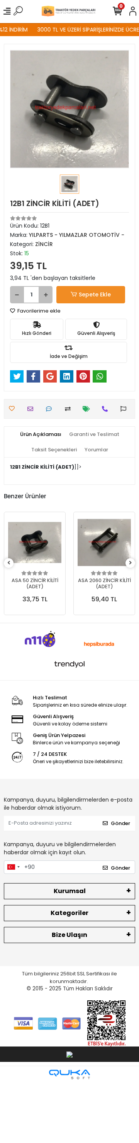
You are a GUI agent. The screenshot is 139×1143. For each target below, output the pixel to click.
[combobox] (13, 867)
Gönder (120, 823)
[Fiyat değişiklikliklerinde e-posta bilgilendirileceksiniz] (88, 409)
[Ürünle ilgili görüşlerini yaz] (51, 409)
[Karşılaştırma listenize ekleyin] (69, 409)
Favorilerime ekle (38, 310)
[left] (8, 563)
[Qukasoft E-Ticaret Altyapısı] (69, 1074)
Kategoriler (69, 912)
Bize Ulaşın (69, 934)
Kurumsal (70, 891)
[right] (130, 563)
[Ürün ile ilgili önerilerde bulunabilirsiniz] (125, 409)
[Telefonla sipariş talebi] (107, 409)
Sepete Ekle (95, 294)
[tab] (40, 434)
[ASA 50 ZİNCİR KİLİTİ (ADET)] (34, 542)
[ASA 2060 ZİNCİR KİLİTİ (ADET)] (104, 542)
